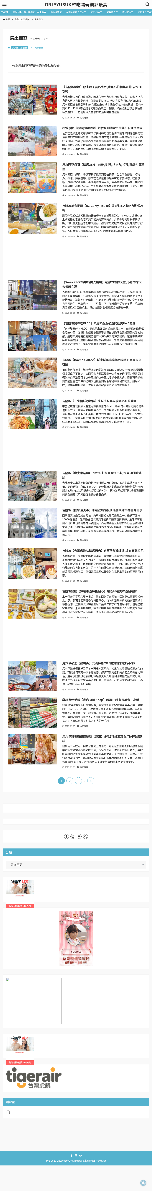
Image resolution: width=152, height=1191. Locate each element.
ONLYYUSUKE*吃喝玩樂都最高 (76, 4)
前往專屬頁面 (76, 938)
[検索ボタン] (147, 4)
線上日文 (12, 882)
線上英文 (12, 1039)
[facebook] (66, 836)
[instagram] (72, 836)
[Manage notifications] (143, 1183)
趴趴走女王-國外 (19, 47)
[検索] (85, 836)
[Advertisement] (76, 259)
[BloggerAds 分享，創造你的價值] (76, 922)
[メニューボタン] (4, 4)
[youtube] (79, 836)
